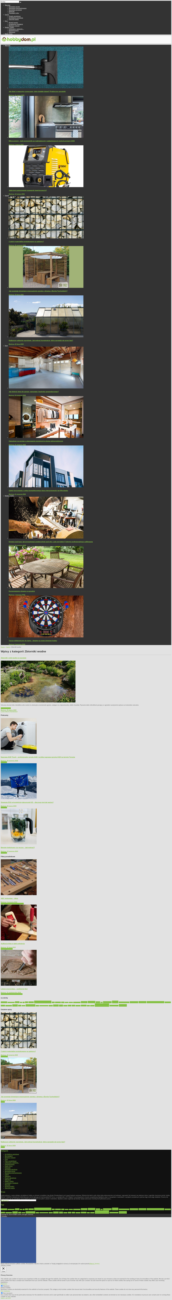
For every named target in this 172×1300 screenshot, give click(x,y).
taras (88, 1005)
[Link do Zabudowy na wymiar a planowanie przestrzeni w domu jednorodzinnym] (46, 437)
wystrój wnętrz (113, 1005)
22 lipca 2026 (19, 344)
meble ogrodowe (124, 1002)
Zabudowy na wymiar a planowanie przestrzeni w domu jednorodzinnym (36, 441)
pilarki (37, 1005)
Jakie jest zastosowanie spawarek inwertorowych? (28, 190)
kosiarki (84, 1002)
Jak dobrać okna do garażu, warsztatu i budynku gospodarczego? (34, 392)
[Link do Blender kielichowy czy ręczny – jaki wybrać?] (19, 844)
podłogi (51, 1005)
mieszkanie (134, 1002)
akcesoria (4, 1002)
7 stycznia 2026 (20, 595)
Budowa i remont (10, 1157)
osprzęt (23, 1005)
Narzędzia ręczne (18, 903)
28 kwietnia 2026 (20, 545)
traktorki (92, 1005)
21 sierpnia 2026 (20, 444)
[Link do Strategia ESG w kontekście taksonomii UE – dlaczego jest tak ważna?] (19, 798)
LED (102, 1002)
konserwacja (76, 1002)
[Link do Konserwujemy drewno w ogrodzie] (46, 587)
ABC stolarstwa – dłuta (9, 898)
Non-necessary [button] (5, 1291)
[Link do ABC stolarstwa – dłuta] (19, 894)
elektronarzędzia (42, 1002)
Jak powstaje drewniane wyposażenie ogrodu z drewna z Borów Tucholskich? (38, 291)
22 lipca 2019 (11, 947)
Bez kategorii (9, 1156)
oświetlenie (30, 1005)
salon (73, 1005)
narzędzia (142, 1002)
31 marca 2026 (19, 95)
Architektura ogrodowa (12, 1154)
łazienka (123, 1005)
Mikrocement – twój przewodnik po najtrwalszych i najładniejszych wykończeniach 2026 (42, 141)
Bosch (17, 1002)
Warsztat (7, 1185)
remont (65, 1005)
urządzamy (102, 1005)
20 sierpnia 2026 (20, 245)
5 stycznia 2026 (20, 644)
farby (53, 1002)
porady (56, 1005)
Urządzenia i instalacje (11, 1183)
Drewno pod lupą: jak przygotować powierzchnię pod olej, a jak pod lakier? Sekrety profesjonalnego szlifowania (51, 542)
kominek (71, 1002)
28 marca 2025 (11, 806)
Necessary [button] (4, 1284)
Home (3, 647)
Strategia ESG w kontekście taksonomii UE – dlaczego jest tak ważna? (27, 802)
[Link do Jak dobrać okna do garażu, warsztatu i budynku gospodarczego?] (46, 388)
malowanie (107, 1002)
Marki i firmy (9, 1166)
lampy (98, 1002)
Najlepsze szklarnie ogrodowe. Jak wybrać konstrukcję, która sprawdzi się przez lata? (41, 340)
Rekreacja (8, 1179)
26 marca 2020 (11, 710)
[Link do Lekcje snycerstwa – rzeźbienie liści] (19, 985)
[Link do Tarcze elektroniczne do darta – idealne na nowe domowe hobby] (46, 637)
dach (21, 1002)
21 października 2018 (14, 992)
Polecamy (4, 762)
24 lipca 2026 (19, 294)
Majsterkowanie (17, 994)
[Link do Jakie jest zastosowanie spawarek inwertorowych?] (46, 186)
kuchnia (91, 1002)
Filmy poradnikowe (7, 903)
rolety (69, 1005)
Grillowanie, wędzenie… (12, 1163)
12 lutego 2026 (20, 194)
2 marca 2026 (19, 144)
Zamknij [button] (97, 1263)
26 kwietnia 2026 (12, 760)
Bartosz (11, 95)
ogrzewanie (8, 1005)
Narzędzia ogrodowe (11, 1169)
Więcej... (92, 1263)
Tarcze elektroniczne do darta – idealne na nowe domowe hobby (33, 641)
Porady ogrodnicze (10, 1178)
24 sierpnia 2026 (20, 395)
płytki (61, 1005)
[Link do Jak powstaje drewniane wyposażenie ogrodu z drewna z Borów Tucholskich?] (46, 287)
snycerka (78, 1005)
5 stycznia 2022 (12, 902)
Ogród (8, 647)
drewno (31, 1002)
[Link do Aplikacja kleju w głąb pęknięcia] (19, 940)
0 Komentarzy (13, 711)
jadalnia (66, 1002)
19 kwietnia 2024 (12, 851)
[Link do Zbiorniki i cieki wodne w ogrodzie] (38, 702)
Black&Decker (11, 1002)
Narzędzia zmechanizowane (13, 1173)
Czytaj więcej (5, 711)
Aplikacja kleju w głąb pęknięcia (13, 943)
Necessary (6, 1286)
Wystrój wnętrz (9, 1186)
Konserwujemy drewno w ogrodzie (22, 591)
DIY (24, 1002)
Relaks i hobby (9, 1181)
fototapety (58, 1002)
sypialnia (83, 1005)
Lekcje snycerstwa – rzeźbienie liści (14, 989)
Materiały (8, 1168)
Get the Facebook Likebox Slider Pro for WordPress (14, 1200)
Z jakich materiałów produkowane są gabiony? (26, 241)
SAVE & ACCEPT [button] (6, 1298)
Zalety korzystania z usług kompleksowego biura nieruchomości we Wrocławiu (38, 490)
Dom (2, 1056)
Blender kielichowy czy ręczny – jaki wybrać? (18, 847)
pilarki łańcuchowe (43, 1005)
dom (26, 1002)
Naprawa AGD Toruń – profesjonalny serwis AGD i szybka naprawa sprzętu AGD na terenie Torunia (38, 757)
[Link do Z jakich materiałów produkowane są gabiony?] (46, 238)
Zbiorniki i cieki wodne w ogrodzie (13, 658)
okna (19, 1005)
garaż (62, 1002)
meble (115, 1002)
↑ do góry (4, 1216)
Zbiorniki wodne (6, 708)
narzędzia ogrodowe (155, 1002)
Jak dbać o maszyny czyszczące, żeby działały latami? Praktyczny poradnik (37, 91)
